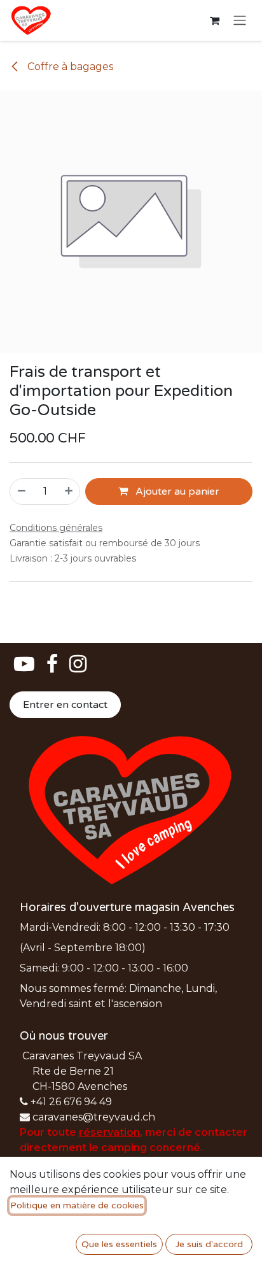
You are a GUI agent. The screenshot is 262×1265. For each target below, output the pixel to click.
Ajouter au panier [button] (176, 491)
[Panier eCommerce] (214, 20)
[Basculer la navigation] (239, 21)
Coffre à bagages (69, 66)
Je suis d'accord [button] (209, 1244)
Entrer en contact (65, 704)
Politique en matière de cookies (77, 1205)
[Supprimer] (21, 491)
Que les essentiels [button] (119, 1244)
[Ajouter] (69, 491)
